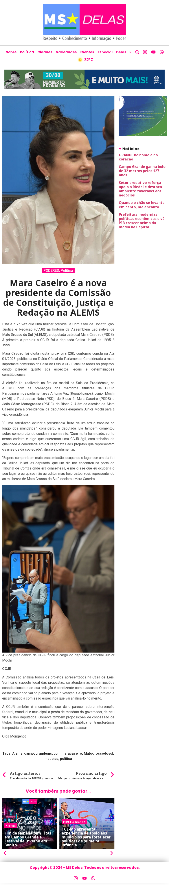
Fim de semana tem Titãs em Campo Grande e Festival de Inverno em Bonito (27, 839)
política (66, 759)
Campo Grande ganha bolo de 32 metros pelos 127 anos (142, 170)
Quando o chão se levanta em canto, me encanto (142, 204)
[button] (137, 52)
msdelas (51, 759)
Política (27, 52)
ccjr (57, 753)
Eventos (87, 52)
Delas (121, 52)
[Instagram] (145, 52)
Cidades (44, 52)
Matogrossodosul (98, 753)
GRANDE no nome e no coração (138, 157)
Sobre (11, 52)
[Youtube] (153, 52)
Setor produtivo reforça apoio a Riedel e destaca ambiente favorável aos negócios (140, 189)
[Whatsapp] (162, 52)
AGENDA (11, 826)
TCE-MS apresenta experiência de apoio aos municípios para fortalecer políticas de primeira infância (86, 837)
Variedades (66, 52)
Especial (105, 52)
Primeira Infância (74, 822)
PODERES (51, 270)
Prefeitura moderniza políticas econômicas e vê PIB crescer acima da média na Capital (142, 221)
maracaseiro (71, 753)
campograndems (38, 753)
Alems (17, 753)
